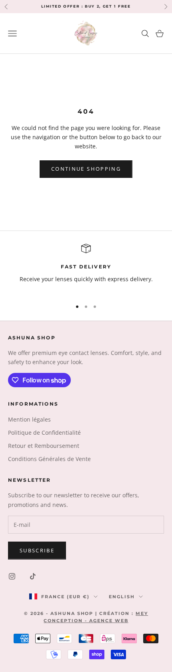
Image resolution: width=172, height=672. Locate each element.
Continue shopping (86, 168)
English (122, 596)
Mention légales (29, 419)
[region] (86, 268)
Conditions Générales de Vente (49, 459)
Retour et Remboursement (43, 445)
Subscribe (37, 550)
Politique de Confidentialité (44, 432)
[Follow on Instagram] (12, 576)
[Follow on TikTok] (33, 576)
